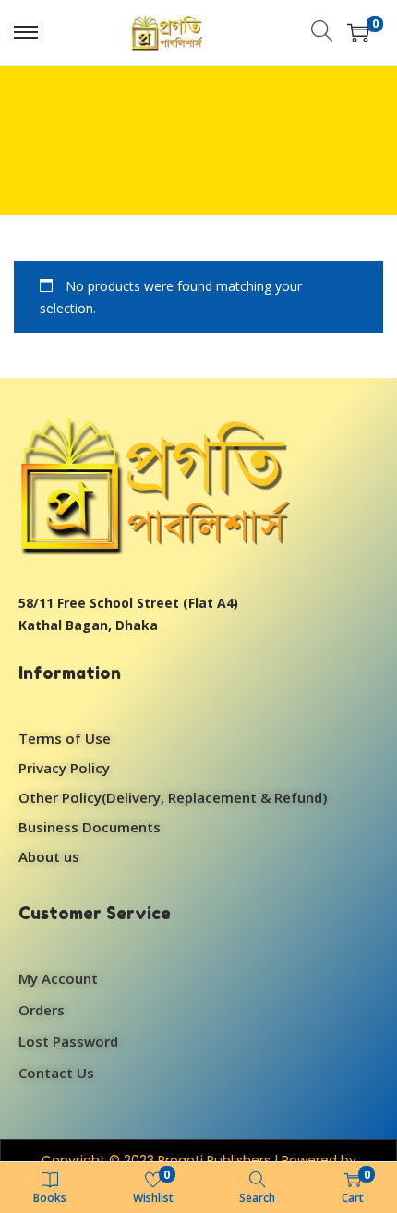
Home (210, 140)
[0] (358, 32)
